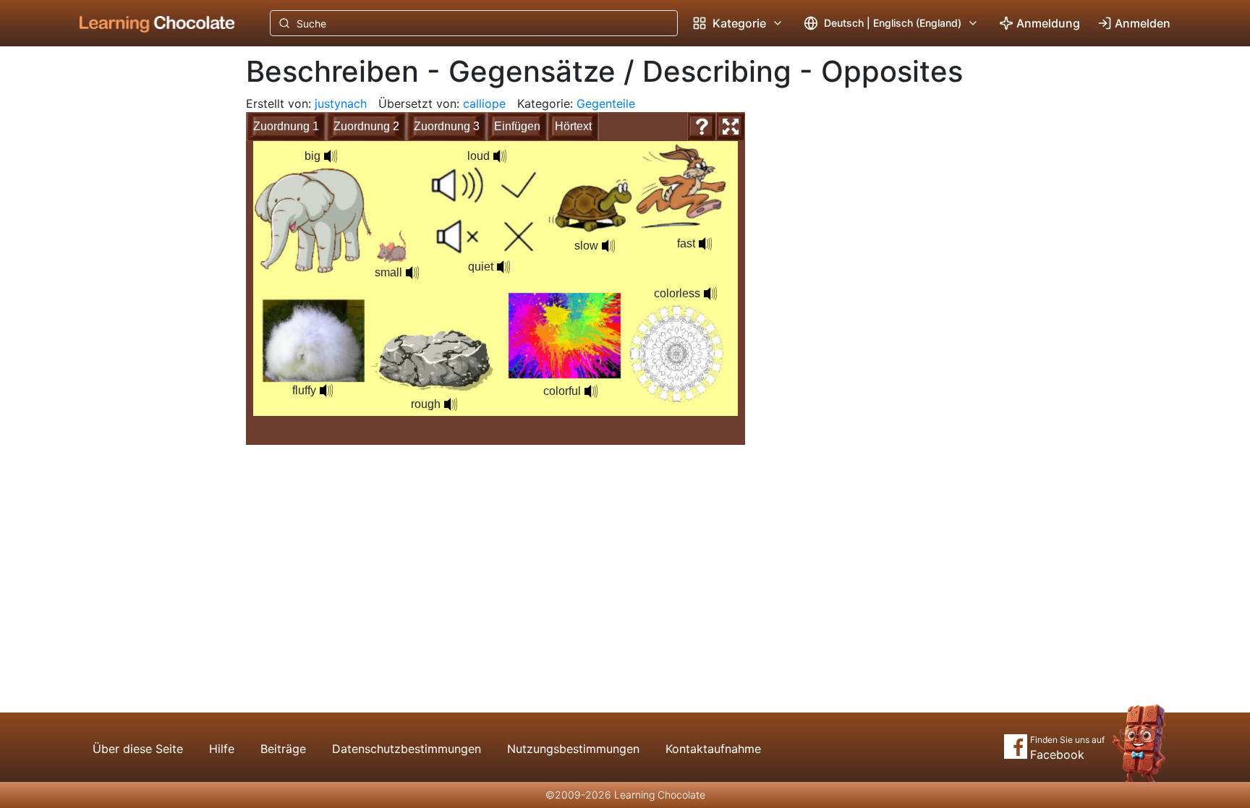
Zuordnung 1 (286, 126)
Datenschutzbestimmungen (406, 748)
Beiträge (283, 748)
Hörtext (573, 126)
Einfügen (517, 126)
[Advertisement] (146, 286)
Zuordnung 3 (447, 126)
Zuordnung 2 (366, 126)
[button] (330, 156)
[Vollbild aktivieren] (730, 126)
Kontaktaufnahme (713, 748)
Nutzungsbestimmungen (573, 748)
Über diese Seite (138, 748)
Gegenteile (606, 103)
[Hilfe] (701, 126)
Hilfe (221, 748)
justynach (341, 103)
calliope (484, 103)
